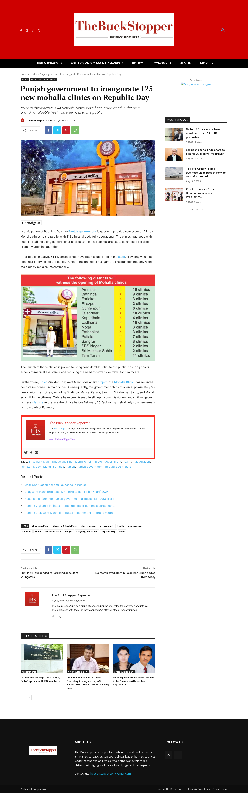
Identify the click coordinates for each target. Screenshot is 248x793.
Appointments (29, 671)
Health (33, 74)
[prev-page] (23, 697)
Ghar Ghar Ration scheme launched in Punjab (56, 485)
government (112, 461)
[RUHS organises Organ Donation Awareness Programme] (174, 194)
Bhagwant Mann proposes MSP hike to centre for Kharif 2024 (67, 492)
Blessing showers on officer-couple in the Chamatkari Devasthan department (133, 681)
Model (37, 466)
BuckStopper (59, 428)
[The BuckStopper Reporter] (23, 120)
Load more (195, 209)
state (121, 257)
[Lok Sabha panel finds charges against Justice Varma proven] (174, 154)
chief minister (93, 461)
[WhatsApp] (75, 130)
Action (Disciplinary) (78, 671)
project (102, 382)
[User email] (36, 453)
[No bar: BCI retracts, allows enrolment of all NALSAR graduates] (174, 134)
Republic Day (114, 466)
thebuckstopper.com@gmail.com (110, 773)
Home (24, 74)
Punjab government (82, 231)
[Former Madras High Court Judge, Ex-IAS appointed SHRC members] (42, 658)
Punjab (70, 466)
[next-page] (29, 697)
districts (37, 402)
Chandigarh (31, 223)
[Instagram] (27, 30)
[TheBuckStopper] (124, 29)
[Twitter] (39, 30)
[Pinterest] (66, 130)
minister (26, 466)
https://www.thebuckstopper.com (69, 600)
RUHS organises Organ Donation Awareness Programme (200, 193)
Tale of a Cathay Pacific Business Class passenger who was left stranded (206, 172)
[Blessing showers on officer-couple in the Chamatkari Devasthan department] (134, 658)
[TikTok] (33, 30)
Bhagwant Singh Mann (67, 461)
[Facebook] (21, 30)
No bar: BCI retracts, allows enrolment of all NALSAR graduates (203, 133)
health (127, 461)
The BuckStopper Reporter (41, 120)
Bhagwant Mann (40, 461)
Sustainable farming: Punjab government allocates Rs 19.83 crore (69, 499)
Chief (43, 382)
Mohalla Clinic (124, 382)
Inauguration (141, 461)
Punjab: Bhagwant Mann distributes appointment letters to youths (69, 512)
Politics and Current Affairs (43, 79)
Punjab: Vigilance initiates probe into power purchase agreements (70, 506)
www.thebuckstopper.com (62, 439)
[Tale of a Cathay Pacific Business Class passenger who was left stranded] (174, 173)
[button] (222, 30)
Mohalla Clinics (53, 466)
